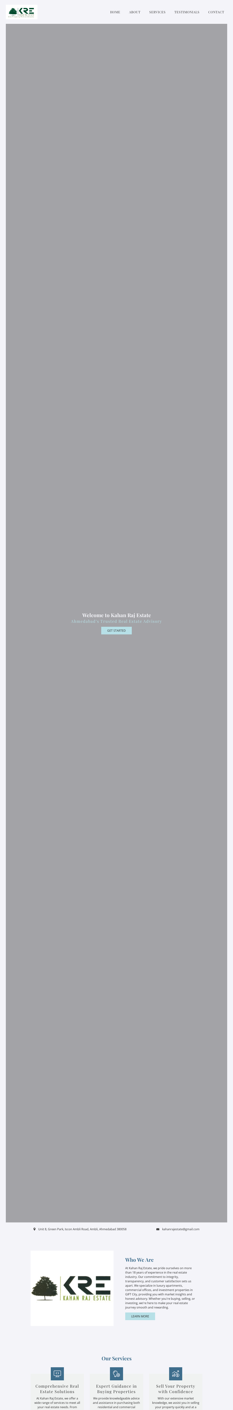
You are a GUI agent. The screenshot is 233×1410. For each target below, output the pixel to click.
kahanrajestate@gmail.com (181, 1229)
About (135, 12)
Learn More (140, 1316)
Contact (216, 12)
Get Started (116, 631)
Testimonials (187, 12)
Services (157, 12)
